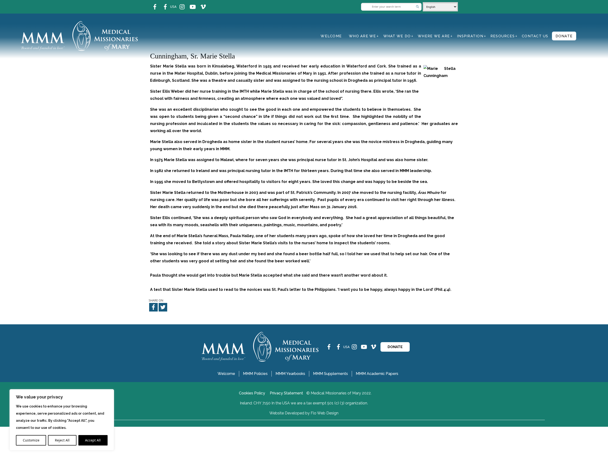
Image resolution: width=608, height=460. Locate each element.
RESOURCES (502, 36)
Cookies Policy (252, 393)
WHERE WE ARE (434, 36)
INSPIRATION (470, 36)
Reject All (62, 440)
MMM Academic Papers (377, 373)
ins (179, 4)
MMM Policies (255, 373)
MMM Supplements (330, 373)
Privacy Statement (286, 393)
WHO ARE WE (362, 36)
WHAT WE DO (397, 36)
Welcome (331, 36)
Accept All (93, 440)
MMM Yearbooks (290, 373)
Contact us (535, 36)
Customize (31, 440)
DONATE (395, 347)
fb (151, 4)
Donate (564, 36)
